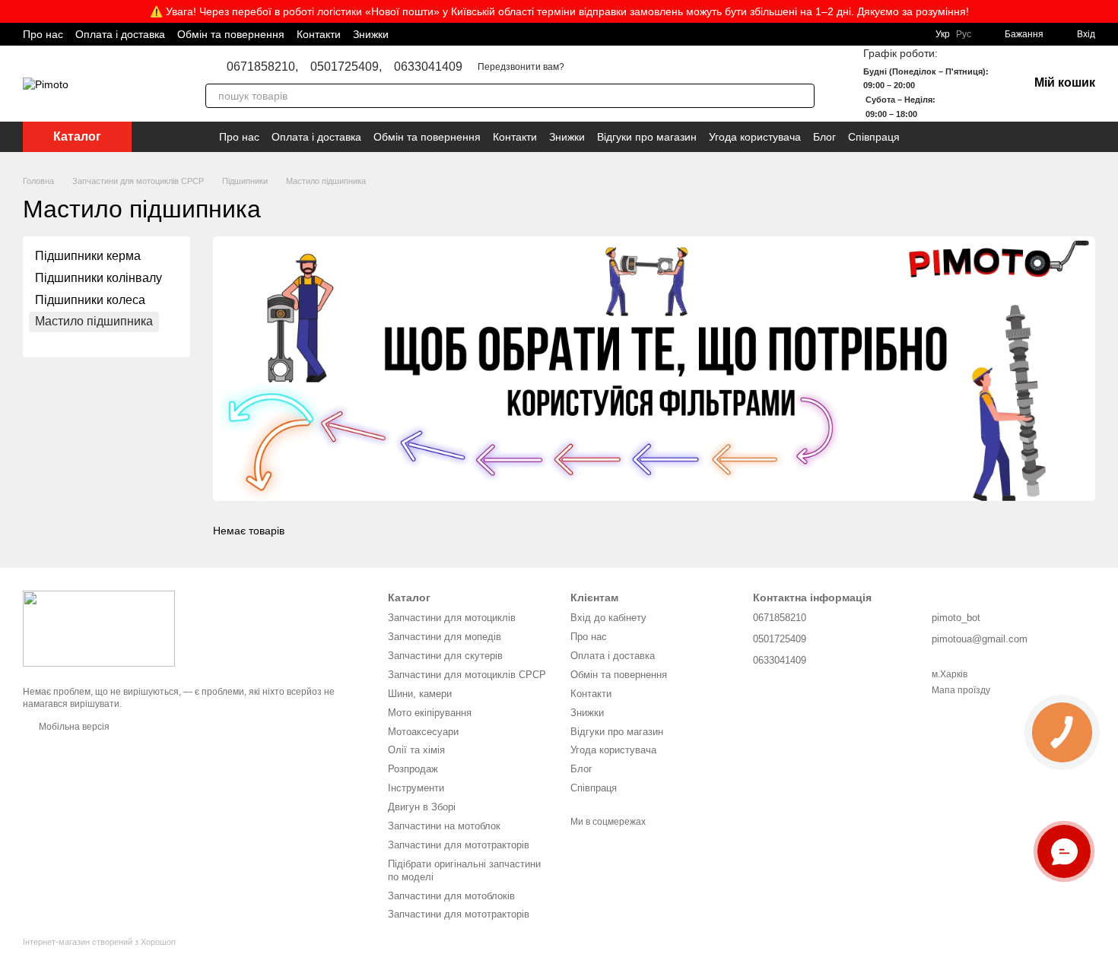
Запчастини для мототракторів (458, 845)
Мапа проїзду (961, 690)
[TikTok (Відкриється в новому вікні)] (577, 34)
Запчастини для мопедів (444, 636)
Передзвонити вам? (521, 67)
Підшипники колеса (90, 299)
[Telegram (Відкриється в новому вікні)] (559, 34)
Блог (824, 137)
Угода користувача (755, 137)
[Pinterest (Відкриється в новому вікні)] (595, 34)
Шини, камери (420, 693)
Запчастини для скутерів (445, 655)
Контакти (319, 34)
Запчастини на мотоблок (444, 826)
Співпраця (874, 137)
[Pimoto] (99, 628)
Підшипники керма (88, 255)
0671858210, (262, 67)
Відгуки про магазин (647, 137)
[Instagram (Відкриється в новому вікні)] (541, 34)
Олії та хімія (416, 750)
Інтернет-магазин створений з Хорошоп (99, 941)
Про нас (43, 34)
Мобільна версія (73, 726)
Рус (963, 34)
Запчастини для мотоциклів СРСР (467, 674)
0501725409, (346, 67)
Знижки (371, 34)
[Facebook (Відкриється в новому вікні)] (522, 34)
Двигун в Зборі (422, 807)
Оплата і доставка (120, 34)
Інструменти (416, 788)
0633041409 (428, 67)
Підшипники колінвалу (98, 277)
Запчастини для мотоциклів (452, 617)
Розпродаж (413, 769)
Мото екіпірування (430, 712)
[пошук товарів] (802, 96)
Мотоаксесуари (423, 731)
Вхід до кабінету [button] (608, 617)
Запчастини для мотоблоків (451, 896)
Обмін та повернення (230, 34)
